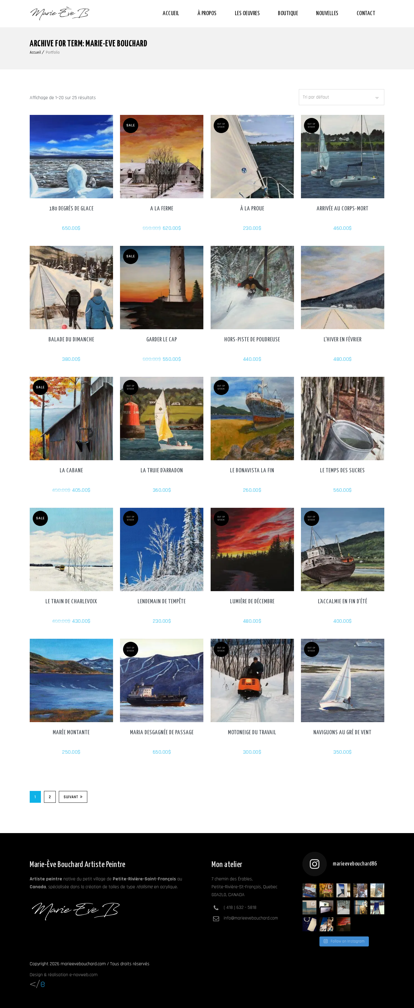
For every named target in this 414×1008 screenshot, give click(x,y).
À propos (207, 13)
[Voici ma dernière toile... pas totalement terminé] (377, 890)
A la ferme (161, 209)
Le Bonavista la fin (252, 471)
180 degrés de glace (71, 209)
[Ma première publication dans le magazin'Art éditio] (309, 890)
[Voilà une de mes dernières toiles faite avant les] (343, 890)
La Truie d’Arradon (162, 471)
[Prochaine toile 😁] (309, 924)
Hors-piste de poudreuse (252, 340)
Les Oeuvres (247, 13)
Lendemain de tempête (162, 601)
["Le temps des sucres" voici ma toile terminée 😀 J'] (360, 890)
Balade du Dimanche (71, 340)
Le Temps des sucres (342, 471)
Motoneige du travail (252, 732)
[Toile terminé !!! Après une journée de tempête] (377, 907)
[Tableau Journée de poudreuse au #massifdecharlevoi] (343, 907)
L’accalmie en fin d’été (342, 601)
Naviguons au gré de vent (342, 732)
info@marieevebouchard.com (251, 918)
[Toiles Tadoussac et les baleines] (360, 907)
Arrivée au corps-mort (343, 209)
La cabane (71, 471)
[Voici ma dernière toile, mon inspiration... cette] (326, 890)
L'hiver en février (343, 340)
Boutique (288, 13)
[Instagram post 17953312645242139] (343, 924)
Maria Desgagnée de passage (162, 732)
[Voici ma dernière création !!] (309, 907)
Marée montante (71, 732)
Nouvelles (327, 13)
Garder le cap (161, 340)
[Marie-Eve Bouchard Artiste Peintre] (60, 13)
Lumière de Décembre (252, 601)
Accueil (171, 13)
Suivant (71, 797)
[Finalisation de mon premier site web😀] (326, 907)
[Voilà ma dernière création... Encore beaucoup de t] (326, 924)
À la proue (252, 209)
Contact (366, 13)
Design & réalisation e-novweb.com (64, 975)
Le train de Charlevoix (71, 601)
